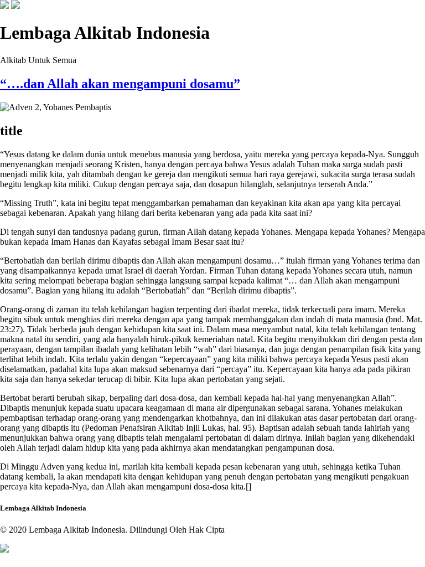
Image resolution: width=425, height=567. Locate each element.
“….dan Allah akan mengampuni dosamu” (120, 83)
